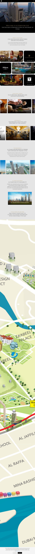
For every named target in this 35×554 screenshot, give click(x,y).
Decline (20, 552)
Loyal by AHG (17, 138)
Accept (15, 552)
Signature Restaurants (18, 111)
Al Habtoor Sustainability (18, 202)
